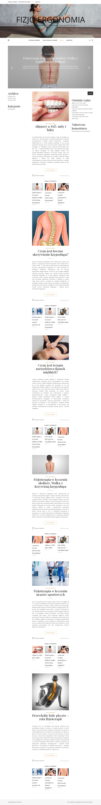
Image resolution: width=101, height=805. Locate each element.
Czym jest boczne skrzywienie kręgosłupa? (50, 252)
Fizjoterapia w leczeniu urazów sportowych (50, 593)
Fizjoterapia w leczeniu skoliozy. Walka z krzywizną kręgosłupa (50, 59)
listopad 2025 (11, 96)
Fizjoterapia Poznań (24, 2)
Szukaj (90, 93)
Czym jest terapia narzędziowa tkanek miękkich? (62, 198)
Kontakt (37, 2)
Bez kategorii (50, 54)
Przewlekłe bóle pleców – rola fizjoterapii (63, 319)
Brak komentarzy (64, 175)
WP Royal (19, 802)
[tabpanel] (50, 67)
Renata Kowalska (39, 175)
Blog (32, 2)
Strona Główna (12, 2)
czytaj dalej (50, 75)
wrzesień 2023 (12, 100)
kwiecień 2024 (12, 98)
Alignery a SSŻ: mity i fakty (50, 128)
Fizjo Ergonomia (50, 19)
